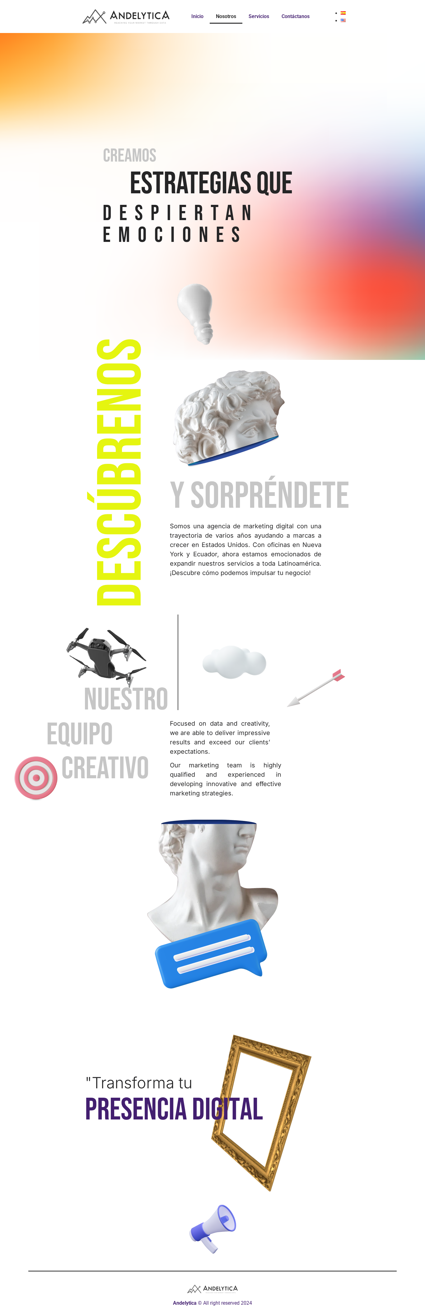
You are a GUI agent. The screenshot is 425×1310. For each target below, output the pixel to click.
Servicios (259, 16)
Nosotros (226, 16)
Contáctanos (296, 16)
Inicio (197, 16)
